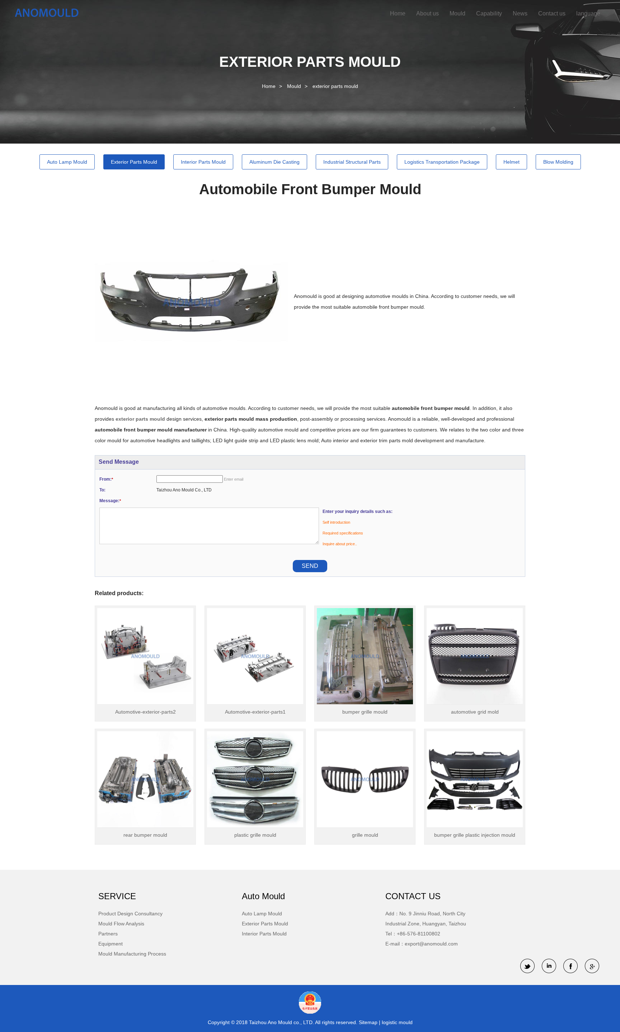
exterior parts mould (335, 86)
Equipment (110, 944)
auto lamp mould (67, 162)
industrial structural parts (352, 162)
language (588, 13)
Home (397, 13)
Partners (108, 934)
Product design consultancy (130, 913)
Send (310, 566)
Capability (489, 13)
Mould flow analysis (121, 923)
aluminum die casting (274, 162)
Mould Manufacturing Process (132, 954)
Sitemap (369, 1022)
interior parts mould (203, 162)
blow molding (558, 162)
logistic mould (397, 1022)
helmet (511, 162)
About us (427, 13)
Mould (457, 13)
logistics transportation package (442, 162)
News (520, 13)
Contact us (551, 13)
